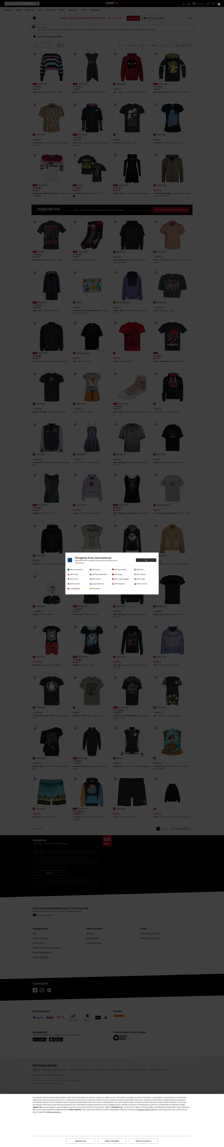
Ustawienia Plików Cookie (146, 1109)
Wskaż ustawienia (143, 1141)
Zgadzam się (80, 1141)
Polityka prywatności (53, 1112)
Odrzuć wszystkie (112, 1141)
